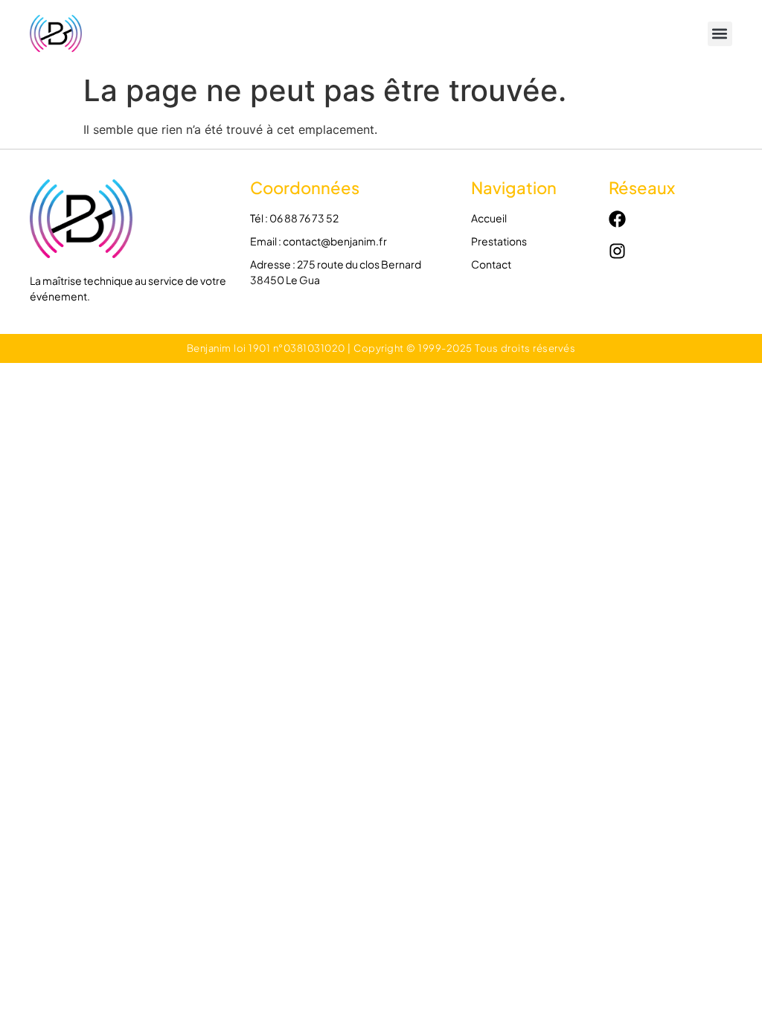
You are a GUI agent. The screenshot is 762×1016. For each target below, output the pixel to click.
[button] (720, 34)
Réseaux (642, 187)
